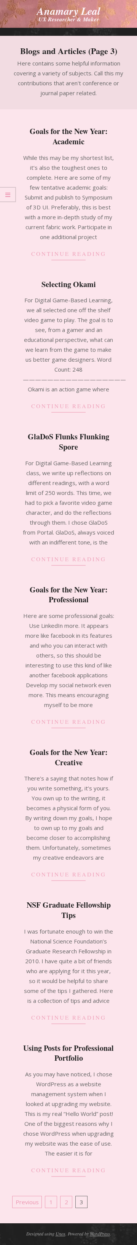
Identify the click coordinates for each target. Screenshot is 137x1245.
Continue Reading (68, 253)
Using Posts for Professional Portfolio (68, 1053)
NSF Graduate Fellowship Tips (69, 910)
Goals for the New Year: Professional (69, 594)
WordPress (100, 1234)
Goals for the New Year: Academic (69, 136)
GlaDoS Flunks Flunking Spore (68, 441)
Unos (60, 1234)
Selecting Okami (68, 284)
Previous (27, 1202)
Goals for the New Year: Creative (69, 757)
